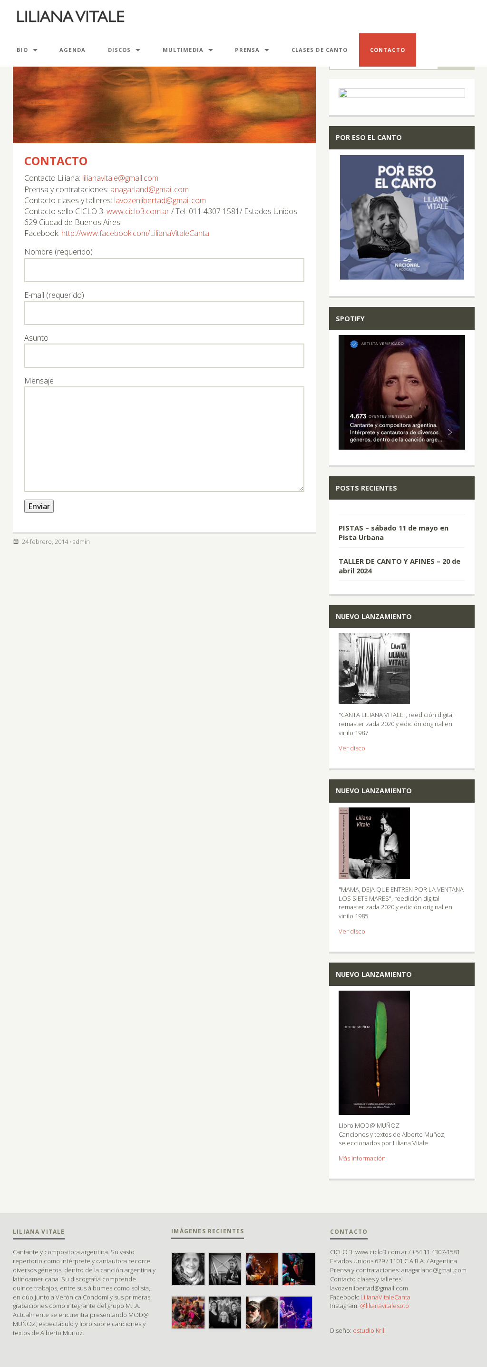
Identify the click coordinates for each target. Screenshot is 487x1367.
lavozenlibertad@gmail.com (160, 200)
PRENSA (247, 49)
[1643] (402, 509)
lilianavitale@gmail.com (120, 178)
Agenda (72, 49)
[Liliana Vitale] (71, 16)
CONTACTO (387, 49)
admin (81, 541)
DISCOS (119, 49)
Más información (362, 1158)
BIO (22, 49)
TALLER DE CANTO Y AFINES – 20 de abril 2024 (399, 565)
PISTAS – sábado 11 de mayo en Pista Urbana (393, 532)
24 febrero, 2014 (45, 541)
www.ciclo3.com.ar (138, 211)
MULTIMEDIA (183, 49)
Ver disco (352, 748)
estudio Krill (369, 1330)
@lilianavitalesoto (384, 1305)
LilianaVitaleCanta (385, 1297)
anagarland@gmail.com (149, 189)
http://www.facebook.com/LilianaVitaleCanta (135, 233)
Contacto (56, 160)
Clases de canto (320, 49)
